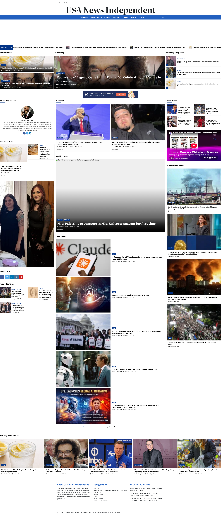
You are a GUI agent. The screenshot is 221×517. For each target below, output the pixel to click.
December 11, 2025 (129, 146)
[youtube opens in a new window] (21, 277)
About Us (96, 488)
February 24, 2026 (74, 146)
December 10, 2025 (174, 256)
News (95, 497)
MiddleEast (171, 202)
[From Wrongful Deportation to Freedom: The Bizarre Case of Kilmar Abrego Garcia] (138, 122)
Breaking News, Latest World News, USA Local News (110, 490)
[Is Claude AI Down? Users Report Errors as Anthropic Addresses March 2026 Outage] (83, 257)
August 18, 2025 (17, 298)
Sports (125, 17)
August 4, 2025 (44, 299)
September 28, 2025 (174, 301)
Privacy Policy (98, 499)
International (96, 17)
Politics (107, 17)
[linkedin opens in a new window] (11, 277)
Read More (61, 87)
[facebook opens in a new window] (2, 277)
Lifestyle (19, 289)
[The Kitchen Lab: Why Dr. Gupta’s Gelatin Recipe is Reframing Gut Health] (171, 61)
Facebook (24, 133)
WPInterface (116, 512)
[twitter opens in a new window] (7, 277)
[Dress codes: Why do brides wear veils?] (110, 195)
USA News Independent (110, 9)
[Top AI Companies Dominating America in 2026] (83, 295)
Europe (170, 293)
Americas (171, 247)
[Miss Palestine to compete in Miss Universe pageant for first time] (5, 292)
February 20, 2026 (128, 409)
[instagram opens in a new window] (16, 277)
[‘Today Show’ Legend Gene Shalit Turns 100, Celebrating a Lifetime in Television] (171, 72)
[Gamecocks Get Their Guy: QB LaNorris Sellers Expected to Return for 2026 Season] (172, 121)
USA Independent (7, 70)
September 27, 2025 (174, 346)
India (170, 338)
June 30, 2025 (72, 226)
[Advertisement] (110, 32)
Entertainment (5, 80)
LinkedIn (30, 133)
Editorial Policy (98, 494)
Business (116, 17)
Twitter (27, 133)
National (84, 17)
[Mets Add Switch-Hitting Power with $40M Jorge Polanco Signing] (199, 109)
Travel (141, 17)
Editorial (59, 73)
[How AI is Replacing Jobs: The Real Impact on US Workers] (83, 369)
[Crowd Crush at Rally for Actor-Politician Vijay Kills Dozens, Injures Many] (194, 322)
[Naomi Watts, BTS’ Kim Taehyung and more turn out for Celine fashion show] (5, 307)
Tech (114, 254)
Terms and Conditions (100, 501)
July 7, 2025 (16, 312)
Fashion (13, 289)
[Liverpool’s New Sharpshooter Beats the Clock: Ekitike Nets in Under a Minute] (199, 121)
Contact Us (97, 492)
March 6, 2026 (44, 158)
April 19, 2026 (17, 70)
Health (133, 17)
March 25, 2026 (17, 87)
